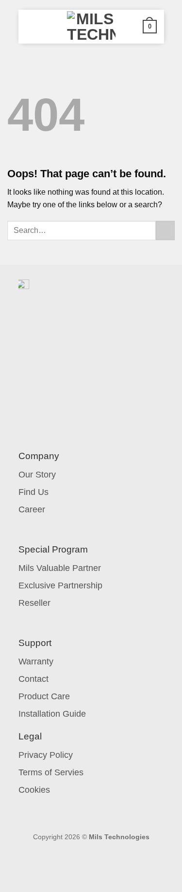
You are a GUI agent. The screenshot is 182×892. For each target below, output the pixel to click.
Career (31, 509)
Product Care (44, 696)
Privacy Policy (45, 755)
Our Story (37, 474)
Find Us (33, 492)
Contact (33, 679)
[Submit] (165, 230)
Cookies (34, 790)
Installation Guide (52, 714)
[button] (31, 26)
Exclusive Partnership (60, 585)
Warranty (35, 661)
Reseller (34, 603)
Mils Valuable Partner (59, 568)
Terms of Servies (50, 772)
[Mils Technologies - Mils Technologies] (91, 26)
